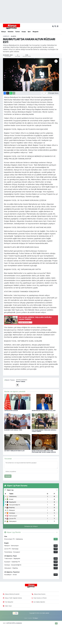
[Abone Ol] (53, 93)
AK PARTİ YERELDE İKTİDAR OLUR (14, 450)
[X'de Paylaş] (7, 93)
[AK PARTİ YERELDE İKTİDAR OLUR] (17, 442)
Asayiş (24, 31)
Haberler (6, 36)
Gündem (10, 31)
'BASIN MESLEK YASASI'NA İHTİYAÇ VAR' (44, 410)
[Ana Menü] (57, 26)
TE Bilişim (35, 618)
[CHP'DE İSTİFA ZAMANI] (17, 401)
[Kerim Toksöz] (9, 380)
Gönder (7, 476)
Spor (29, 31)
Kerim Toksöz (20, 381)
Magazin (35, 31)
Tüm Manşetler (9, 602)
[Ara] (55, 26)
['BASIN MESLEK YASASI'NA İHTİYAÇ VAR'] (45, 401)
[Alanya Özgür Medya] (11, 26)
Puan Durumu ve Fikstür (40, 598)
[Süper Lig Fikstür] (57, 532)
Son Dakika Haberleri (39, 602)
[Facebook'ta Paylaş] (5, 93)
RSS (16, 613)
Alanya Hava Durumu (39, 594)
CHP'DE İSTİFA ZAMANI (11, 410)
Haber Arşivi (8, 606)
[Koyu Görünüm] (53, 26)
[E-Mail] (17, 385)
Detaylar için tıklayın (31, 526)
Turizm (17, 31)
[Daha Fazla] (14, 93)
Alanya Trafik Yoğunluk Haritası (13, 598)
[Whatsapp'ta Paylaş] (10, 93)
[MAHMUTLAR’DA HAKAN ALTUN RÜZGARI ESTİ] (31, 74)
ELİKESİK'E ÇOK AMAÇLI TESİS (13, 430)
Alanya (3, 31)
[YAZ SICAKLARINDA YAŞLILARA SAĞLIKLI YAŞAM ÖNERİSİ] (45, 421)
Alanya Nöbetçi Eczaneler (12, 594)
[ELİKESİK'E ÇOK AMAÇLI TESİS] (17, 421)
